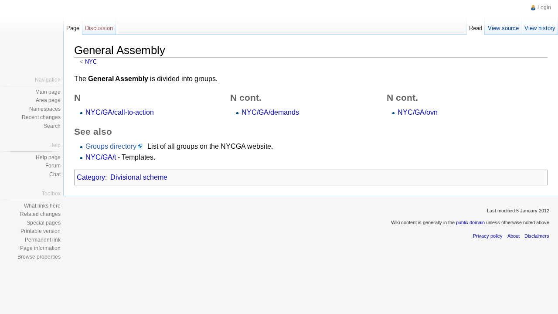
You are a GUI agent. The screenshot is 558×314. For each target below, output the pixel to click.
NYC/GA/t (100, 157)
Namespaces (45, 109)
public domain (470, 222)
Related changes (40, 214)
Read (475, 28)
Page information (40, 248)
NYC (91, 61)
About (513, 236)
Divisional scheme (138, 177)
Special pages (44, 223)
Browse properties (39, 257)
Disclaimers (536, 236)
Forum (53, 166)
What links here (42, 206)
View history (539, 28)
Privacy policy (488, 236)
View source (503, 28)
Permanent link (43, 240)
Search (52, 126)
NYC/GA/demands (270, 112)
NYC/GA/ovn (418, 112)
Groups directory (110, 146)
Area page (48, 100)
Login (544, 7)
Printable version (40, 231)
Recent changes (41, 117)
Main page (48, 92)
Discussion (99, 28)
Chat (55, 174)
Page (72, 28)
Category (91, 177)
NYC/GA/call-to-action (119, 112)
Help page (48, 157)
